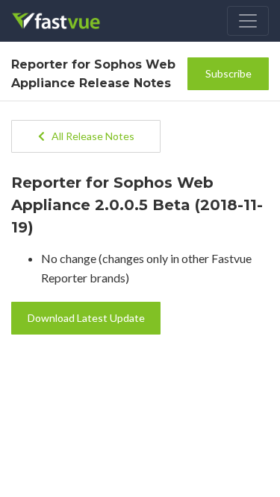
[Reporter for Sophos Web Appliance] (66, 21)
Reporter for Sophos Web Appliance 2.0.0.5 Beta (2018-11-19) (137, 205)
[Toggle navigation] (248, 21)
